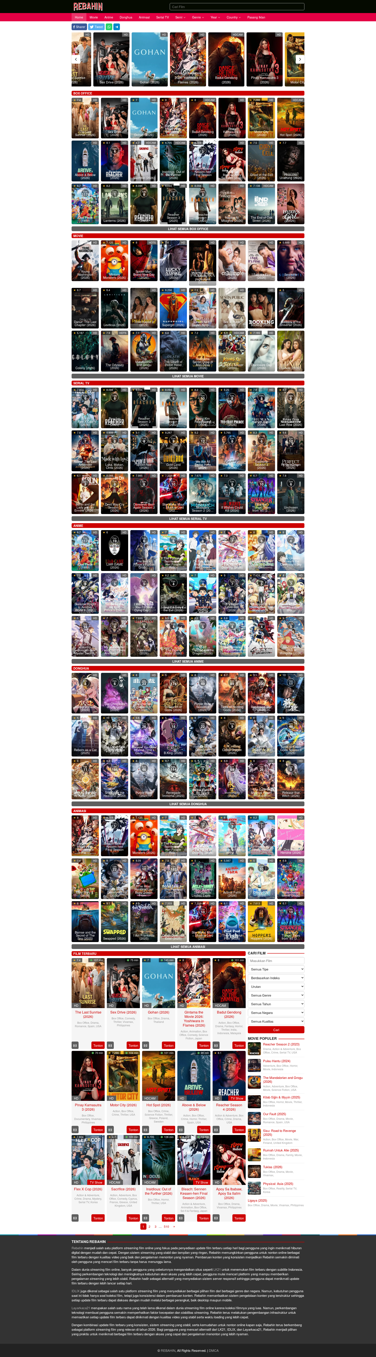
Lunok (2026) (291, 367)
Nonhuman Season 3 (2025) (144, 706)
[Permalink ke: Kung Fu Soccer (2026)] (232, 350)
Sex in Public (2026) (232, 323)
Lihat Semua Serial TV (188, 518)
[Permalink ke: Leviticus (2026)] (114, 307)
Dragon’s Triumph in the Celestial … (261, 749)
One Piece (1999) (85, 219)
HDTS (152, 242)
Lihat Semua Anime (188, 661)
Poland (163, 1118)
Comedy (130, 1018)
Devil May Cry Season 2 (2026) (114, 507)
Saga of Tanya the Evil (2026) (173, 609)
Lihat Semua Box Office (188, 229)
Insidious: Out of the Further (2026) (173, 174)
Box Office (83, 1022)
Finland (267, 1143)
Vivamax (128, 1022)
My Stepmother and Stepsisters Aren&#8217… (114, 650)
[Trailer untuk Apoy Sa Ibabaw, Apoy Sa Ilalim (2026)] (216, 1218)
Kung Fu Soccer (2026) (232, 366)
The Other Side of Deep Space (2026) (114, 749)
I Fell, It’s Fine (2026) (261, 276)
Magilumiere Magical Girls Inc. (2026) (232, 650)
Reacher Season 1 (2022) (202, 217)
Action (184, 1031)
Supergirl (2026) (173, 324)
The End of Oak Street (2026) (261, 219)
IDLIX (76, 1291)
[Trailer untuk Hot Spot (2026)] (145, 1129)
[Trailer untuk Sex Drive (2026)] (110, 1045)
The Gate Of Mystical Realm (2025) (261, 792)
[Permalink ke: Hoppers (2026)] (261, 921)
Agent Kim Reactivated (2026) (203, 421)
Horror (238, 1026)
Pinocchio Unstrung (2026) (291, 176)
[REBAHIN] (88, 6)
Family (289, 1155)
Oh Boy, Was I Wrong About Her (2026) (202, 564)
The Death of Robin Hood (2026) (173, 364)
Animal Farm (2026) (232, 894)
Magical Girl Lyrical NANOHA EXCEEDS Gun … (261, 648)
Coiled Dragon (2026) (232, 751)
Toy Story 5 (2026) (85, 894)
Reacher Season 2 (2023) (144, 217)
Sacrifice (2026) (144, 177)
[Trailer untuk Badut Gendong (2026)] (216, 1045)
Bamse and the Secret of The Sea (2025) (85, 935)
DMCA (214, 1350)
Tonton (98, 1045)
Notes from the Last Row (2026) (290, 423)
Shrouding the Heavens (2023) (115, 794)
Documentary (82, 1119)
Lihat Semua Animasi (188, 946)
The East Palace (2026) (232, 423)
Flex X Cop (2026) (85, 423)
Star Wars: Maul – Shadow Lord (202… (173, 507)
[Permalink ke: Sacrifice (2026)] (144, 160)
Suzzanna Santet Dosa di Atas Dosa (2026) (203, 363)
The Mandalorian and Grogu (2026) (144, 363)
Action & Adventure (226, 1115)
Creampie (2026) (232, 276)
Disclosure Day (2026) (261, 366)
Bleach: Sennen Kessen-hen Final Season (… (203, 173)
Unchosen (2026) (291, 509)
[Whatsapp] (109, 26)
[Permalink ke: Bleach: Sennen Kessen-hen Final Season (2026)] (194, 1159)
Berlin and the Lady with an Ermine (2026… (85, 507)
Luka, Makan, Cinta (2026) (114, 466)
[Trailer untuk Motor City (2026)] (110, 1129)
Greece (153, 1118)
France (114, 1202)
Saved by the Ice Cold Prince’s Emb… (114, 607)
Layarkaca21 (81, 1308)
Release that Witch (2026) (291, 794)
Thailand (158, 1022)
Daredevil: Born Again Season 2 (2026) (144, 507)
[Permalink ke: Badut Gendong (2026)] (226, 59)
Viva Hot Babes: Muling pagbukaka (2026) (203, 277)
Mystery (96, 1198)
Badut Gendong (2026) (226, 79)
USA (98, 1026)
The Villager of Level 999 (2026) (232, 607)
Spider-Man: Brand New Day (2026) (144, 274)
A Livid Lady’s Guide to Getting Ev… (261, 564)
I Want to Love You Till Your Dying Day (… (144, 607)
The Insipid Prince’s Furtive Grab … (144, 564)
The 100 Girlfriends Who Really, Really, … (261, 848)
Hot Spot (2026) (291, 134)
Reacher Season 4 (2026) (114, 174)
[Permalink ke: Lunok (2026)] (290, 350)
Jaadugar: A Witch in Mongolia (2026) (291, 650)
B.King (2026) (173, 752)
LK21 (217, 1269)
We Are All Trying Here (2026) (203, 464)
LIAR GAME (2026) (114, 566)
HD (87, 34)
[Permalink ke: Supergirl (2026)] (173, 307)
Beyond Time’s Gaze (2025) (144, 751)
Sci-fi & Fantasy (190, 1211)
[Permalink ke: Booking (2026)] (261, 307)
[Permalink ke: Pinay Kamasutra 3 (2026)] (265, 59)
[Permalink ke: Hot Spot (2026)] (290, 117)
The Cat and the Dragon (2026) (202, 652)
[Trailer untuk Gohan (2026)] (145, 1045)
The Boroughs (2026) (232, 466)
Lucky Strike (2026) (173, 276)
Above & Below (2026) (85, 176)
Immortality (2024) (232, 794)
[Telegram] (116, 26)
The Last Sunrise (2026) (73, 79)
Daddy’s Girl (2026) (290, 219)
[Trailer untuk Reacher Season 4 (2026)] (216, 1129)
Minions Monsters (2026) (114, 276)
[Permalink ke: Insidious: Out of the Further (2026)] (158, 1159)
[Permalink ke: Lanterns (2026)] (114, 203)
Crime (115, 1114)
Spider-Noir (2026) (144, 466)
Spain (91, 1026)
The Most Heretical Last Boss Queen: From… (143, 891)
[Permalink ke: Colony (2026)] (85, 350)
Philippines (123, 1025)
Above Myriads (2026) (85, 708)
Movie (266, 1069)
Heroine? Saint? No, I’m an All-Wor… (291, 607)
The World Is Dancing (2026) (232, 566)
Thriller (117, 1022)
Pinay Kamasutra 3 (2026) (264, 79)
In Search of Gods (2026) (173, 708)
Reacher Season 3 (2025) (173, 217)
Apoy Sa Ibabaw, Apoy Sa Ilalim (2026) (232, 174)
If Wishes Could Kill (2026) (232, 509)
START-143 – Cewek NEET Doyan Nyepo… (203, 321)
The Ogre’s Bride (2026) (173, 652)
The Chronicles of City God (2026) (114, 706)
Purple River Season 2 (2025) (202, 706)
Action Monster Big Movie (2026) (202, 792)
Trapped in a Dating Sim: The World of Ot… (261, 607)
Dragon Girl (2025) (261, 894)
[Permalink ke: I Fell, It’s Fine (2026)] (261, 260)
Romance (80, 1026)
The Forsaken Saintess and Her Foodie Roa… (173, 563)
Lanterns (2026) (115, 220)
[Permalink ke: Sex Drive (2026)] (111, 59)
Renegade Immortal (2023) (173, 794)
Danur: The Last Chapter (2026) (85, 323)
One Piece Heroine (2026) (290, 851)
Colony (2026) (85, 367)
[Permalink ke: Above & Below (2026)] (194, 1075)
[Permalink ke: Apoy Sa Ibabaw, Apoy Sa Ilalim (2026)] (229, 1159)
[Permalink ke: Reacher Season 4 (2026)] (229, 1075)
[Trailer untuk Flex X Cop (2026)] (75, 1218)
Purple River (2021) (144, 794)
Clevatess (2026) (144, 652)
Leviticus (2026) (115, 324)
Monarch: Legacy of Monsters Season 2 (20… (202, 506)
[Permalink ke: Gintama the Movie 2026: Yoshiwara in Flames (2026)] (188, 59)
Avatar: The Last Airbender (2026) (85, 464)
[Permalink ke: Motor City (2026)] (123, 1075)
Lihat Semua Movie (188, 376)
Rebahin (78, 1248)
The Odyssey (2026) (115, 366)
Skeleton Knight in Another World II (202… (85, 607)
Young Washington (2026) (85, 274)
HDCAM (238, 34)
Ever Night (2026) (291, 708)
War (296, 1139)
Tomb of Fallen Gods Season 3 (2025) (291, 749)
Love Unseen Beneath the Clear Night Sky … (291, 563)
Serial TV (84, 1202)
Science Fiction (154, 1114)
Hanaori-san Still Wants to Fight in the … (232, 849)
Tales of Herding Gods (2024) (232, 708)
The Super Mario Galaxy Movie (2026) (291, 892)
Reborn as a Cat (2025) (85, 751)
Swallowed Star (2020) (261, 708)
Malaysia (235, 1033)
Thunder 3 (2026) (203, 609)
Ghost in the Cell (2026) (261, 176)
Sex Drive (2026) (111, 82)
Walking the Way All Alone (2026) (85, 794)
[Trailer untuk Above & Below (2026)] (180, 1129)
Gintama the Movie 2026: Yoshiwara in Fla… (173, 130)
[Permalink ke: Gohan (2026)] (150, 59)
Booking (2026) (261, 324)
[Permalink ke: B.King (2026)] (173, 735)
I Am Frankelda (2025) (143, 937)
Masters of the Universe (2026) (291, 323)
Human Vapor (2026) (261, 423)
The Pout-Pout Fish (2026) (232, 937)
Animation (195, 1031)
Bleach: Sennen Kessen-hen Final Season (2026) (194, 1193)
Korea (94, 1202)
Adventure (125, 1195)
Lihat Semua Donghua (188, 804)
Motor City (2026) (302, 82)
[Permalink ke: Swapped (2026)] (114, 921)
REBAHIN (168, 1350)
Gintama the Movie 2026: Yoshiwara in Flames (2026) (188, 77)
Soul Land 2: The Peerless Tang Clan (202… (173, 891)
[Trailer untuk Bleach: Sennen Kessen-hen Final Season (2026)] (180, 1218)
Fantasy (229, 1026)
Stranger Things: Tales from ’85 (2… (261, 507)
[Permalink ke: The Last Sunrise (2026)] (88, 982)
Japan (198, 1038)
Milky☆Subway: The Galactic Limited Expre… (203, 892)
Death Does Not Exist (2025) (173, 937)
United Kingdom (282, 1143)
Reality (280, 1188)
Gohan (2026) (149, 82)
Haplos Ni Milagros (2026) (232, 219)
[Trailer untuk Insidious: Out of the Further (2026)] (145, 1218)
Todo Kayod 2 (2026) (144, 323)
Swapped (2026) (114, 938)
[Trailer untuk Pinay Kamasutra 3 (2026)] (75, 1129)
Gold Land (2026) (173, 466)
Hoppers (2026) (261, 938)
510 (166, 1226)
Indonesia (223, 1033)
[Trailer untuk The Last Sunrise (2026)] (75, 1045)
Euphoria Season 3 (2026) (261, 464)
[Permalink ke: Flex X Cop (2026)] (88, 1159)
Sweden (159, 1121)
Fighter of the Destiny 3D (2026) (202, 749)
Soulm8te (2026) (290, 276)
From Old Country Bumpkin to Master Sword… (85, 648)
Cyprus (132, 1198)
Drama (95, 1022)
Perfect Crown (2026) (291, 466)
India (234, 1029)
